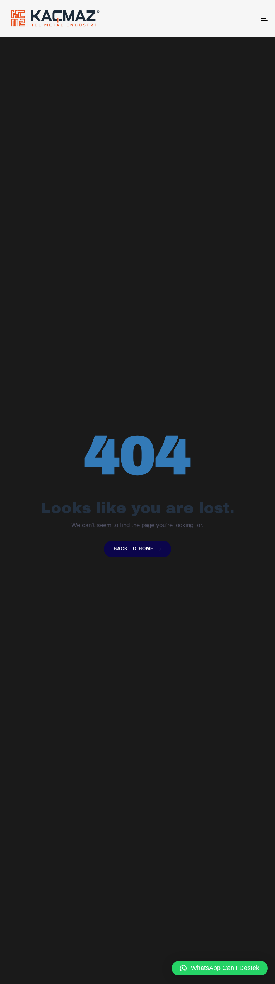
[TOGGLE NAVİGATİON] (224, 18)
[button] (220, 968)
